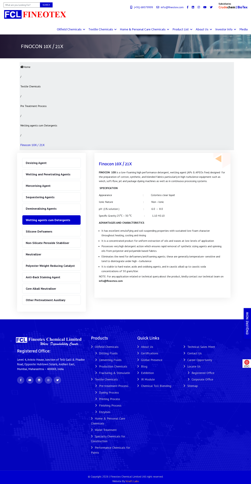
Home (26, 67)
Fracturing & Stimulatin (114, 373)
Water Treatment (106, 430)
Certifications (149, 353)
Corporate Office (202, 379)
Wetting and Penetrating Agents (48, 174)
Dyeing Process (109, 392)
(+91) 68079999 (143, 7)
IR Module (148, 379)
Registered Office (203, 373)
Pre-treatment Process (113, 386)
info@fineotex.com (172, 7)
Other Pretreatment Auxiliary (45, 300)
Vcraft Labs (132, 481)
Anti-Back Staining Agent (43, 277)
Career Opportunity (199, 360)
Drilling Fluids (108, 353)
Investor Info (224, 29)
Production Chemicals (113, 366)
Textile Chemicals (101, 29)
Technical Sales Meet (201, 347)
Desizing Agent (36, 163)
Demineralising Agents (41, 209)
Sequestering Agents (40, 197)
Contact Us (194, 353)
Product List (180, 29)
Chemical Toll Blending (156, 386)
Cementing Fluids (110, 360)
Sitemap (192, 386)
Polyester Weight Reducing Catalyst (50, 266)
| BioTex (242, 7)
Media (243, 29)
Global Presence (151, 360)
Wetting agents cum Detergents (48, 220)
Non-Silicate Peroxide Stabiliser (47, 243)
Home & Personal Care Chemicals (143, 29)
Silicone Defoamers (39, 231)
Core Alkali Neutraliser (41, 289)
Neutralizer (33, 254)
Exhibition (147, 373)
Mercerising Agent (38, 186)
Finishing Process (110, 405)
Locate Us (193, 366)
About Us (202, 29)
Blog (144, 366)
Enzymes (104, 412)
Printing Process (109, 399)
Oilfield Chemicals (69, 29)
